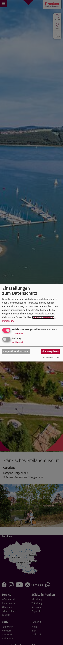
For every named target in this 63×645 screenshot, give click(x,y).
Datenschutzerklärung (43, 317)
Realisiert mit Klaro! (51, 358)
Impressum (8, 321)
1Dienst (17, 333)
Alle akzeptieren (50, 351)
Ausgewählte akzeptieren (16, 351)
